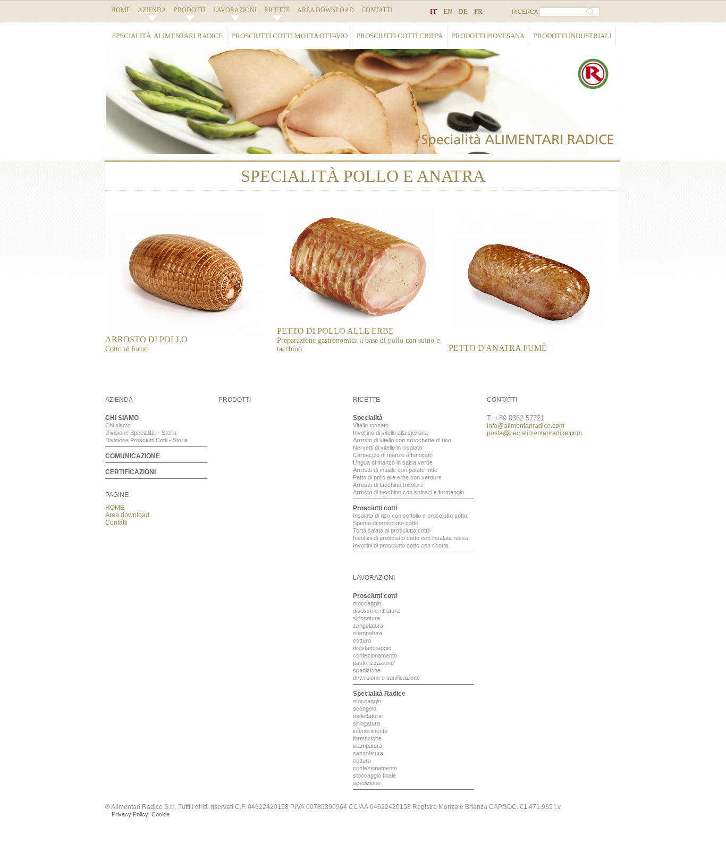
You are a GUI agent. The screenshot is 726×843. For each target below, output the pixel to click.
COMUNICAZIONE (132, 456)
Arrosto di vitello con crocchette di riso (402, 440)
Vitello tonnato (371, 425)
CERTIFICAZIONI (130, 472)
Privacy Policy (130, 814)
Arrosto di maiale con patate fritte (395, 470)
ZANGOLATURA (368, 625)
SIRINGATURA (366, 618)
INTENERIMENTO (370, 731)
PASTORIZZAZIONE (373, 663)
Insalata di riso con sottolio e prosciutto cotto (410, 515)
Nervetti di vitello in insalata (387, 447)
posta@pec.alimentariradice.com (534, 433)
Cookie (160, 814)
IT (433, 11)
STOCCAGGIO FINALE (374, 775)
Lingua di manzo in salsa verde (393, 462)
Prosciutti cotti (375, 508)
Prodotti (190, 10)
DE (463, 11)
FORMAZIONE (367, 738)
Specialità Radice (379, 693)
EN (447, 11)
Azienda (152, 10)
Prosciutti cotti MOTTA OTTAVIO (290, 36)
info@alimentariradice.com (525, 425)
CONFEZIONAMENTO (375, 655)
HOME (120, 10)
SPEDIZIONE (367, 670)
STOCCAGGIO (367, 603)
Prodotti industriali (572, 36)
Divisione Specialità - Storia (140, 432)
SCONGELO (364, 708)
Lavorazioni (235, 10)
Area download (325, 10)
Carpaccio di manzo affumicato (393, 455)
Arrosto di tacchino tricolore (388, 485)
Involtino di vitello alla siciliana (390, 432)
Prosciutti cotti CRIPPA (400, 36)
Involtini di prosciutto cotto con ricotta (400, 545)
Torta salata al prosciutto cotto (391, 530)
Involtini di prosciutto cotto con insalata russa (410, 538)
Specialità (368, 418)
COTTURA (362, 640)
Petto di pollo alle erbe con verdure (397, 477)
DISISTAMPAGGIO (372, 648)
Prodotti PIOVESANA (488, 36)
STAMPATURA (367, 633)
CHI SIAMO (122, 418)
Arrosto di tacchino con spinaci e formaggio (408, 492)
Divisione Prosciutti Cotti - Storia (146, 440)
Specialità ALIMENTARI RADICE (167, 36)
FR (478, 11)
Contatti (376, 10)
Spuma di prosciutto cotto (385, 523)
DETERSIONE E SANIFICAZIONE (386, 678)
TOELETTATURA (367, 716)
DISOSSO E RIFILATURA (376, 611)
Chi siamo (118, 425)
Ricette (277, 10)
